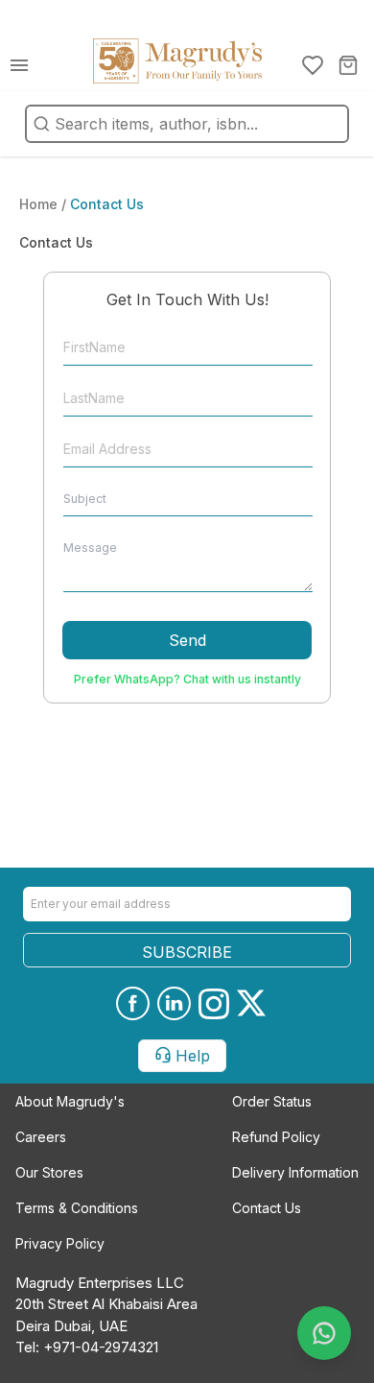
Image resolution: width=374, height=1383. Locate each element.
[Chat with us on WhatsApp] (324, 1333)
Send (187, 640)
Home (40, 204)
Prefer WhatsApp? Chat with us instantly (187, 679)
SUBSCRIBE (187, 952)
